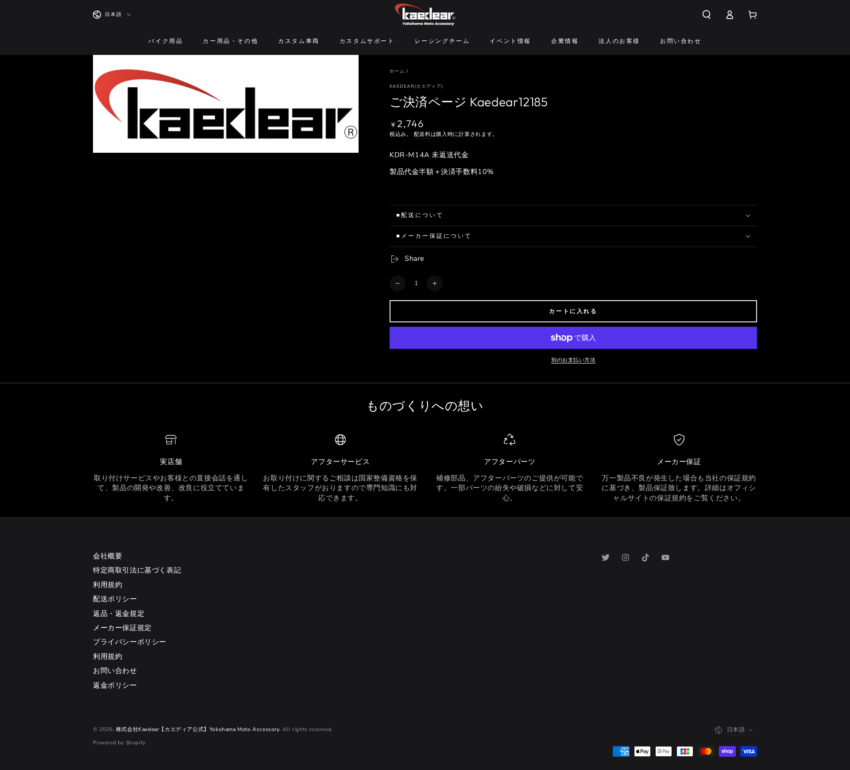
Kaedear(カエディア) (416, 86)
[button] (706, 14)
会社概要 (107, 556)
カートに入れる (573, 310)
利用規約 (107, 585)
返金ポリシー (115, 685)
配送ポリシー (115, 599)
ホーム (397, 71)
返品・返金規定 (118, 614)
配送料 (422, 134)
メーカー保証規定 (122, 628)
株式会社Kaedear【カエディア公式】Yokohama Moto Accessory (197, 729)
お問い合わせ (115, 671)
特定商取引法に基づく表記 (137, 570)
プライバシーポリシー (129, 642)
